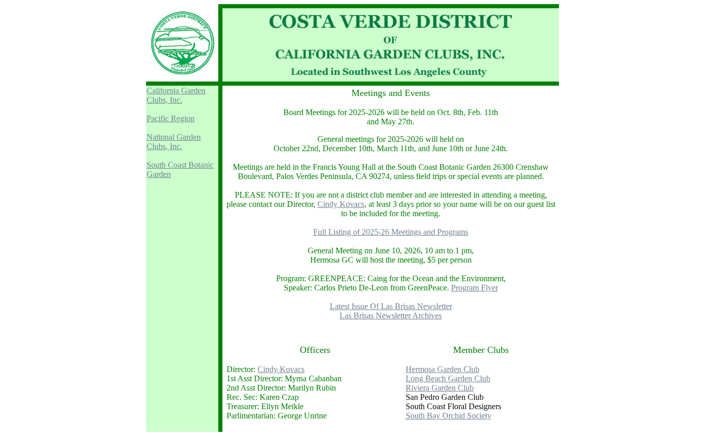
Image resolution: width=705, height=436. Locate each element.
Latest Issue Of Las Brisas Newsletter (391, 306)
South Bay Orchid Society (448, 415)
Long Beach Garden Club (448, 378)
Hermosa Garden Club (442, 369)
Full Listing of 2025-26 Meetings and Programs (390, 232)
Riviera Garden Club (440, 387)
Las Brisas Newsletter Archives (391, 315)
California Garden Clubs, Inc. (176, 95)
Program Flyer (474, 287)
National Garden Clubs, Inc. (174, 142)
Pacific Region (171, 118)
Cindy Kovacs (340, 204)
